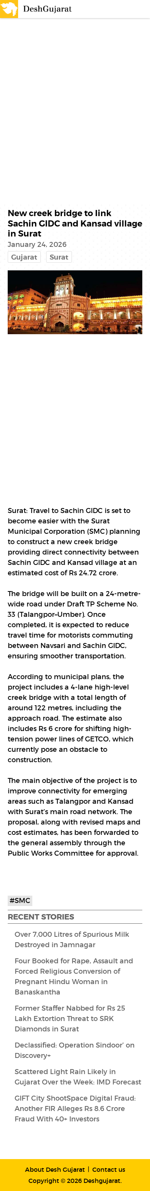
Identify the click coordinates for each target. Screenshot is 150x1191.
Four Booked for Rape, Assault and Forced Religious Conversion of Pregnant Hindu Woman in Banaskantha (74, 976)
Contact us (108, 1169)
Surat (59, 257)
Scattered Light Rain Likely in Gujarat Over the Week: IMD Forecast (78, 1077)
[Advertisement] (75, 101)
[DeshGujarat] (36, 8)
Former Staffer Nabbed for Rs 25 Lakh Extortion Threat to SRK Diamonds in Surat (70, 1018)
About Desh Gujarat (55, 1169)
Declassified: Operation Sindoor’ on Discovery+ (75, 1050)
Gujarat (24, 257)
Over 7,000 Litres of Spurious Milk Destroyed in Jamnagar (72, 939)
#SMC (20, 900)
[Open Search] (125, 9)
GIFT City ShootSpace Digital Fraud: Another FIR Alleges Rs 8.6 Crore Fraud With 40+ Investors (75, 1108)
